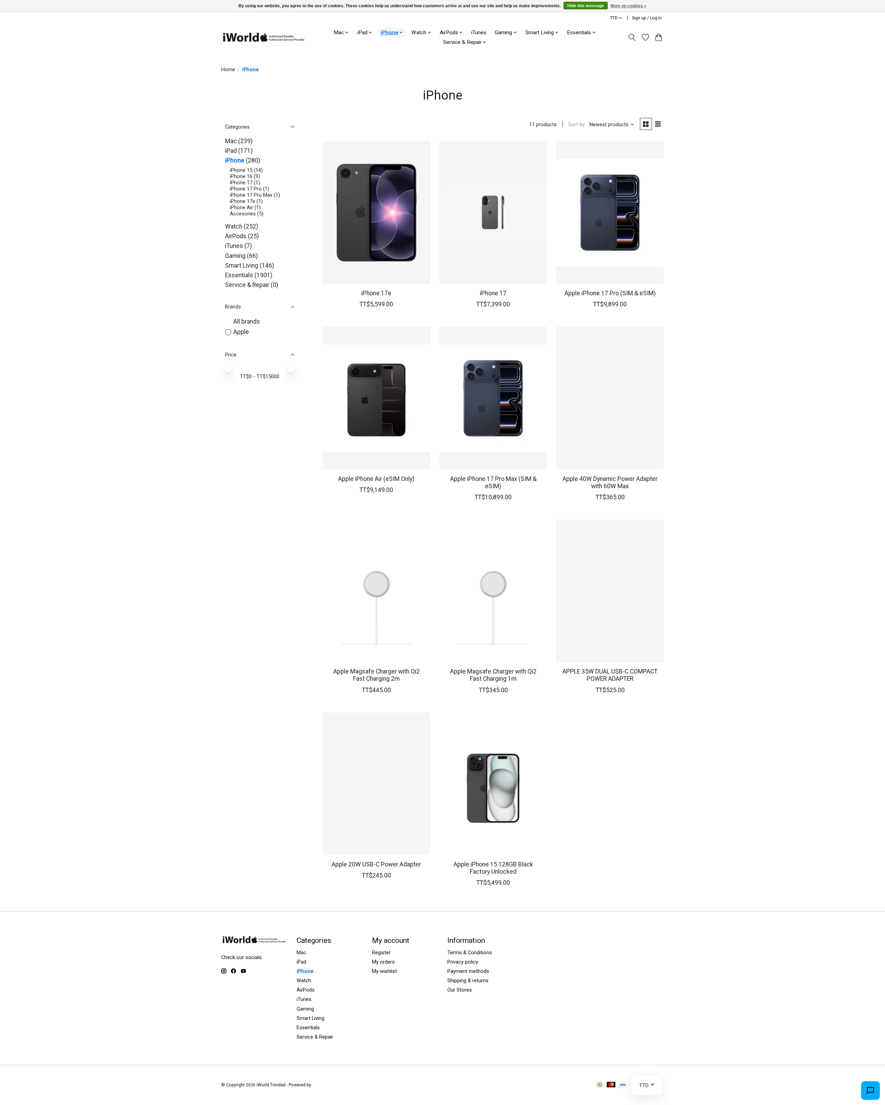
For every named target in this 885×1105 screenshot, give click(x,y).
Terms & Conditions (469, 952)
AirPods (235, 236)
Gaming (235, 255)
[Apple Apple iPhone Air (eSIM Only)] (376, 398)
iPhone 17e (242, 201)
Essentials (239, 275)
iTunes (478, 32)
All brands (246, 321)
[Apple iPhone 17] (493, 212)
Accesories (243, 214)
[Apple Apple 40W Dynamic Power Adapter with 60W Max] (609, 398)
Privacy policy (462, 962)
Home (228, 69)
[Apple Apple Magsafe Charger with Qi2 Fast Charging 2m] (376, 591)
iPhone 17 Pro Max (251, 195)
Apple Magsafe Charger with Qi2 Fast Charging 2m (376, 675)
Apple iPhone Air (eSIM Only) (376, 478)
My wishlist (384, 971)
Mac (231, 141)
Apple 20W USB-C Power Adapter (376, 864)
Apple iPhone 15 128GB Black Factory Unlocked (493, 868)
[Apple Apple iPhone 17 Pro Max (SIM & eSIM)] (493, 398)
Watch (233, 226)
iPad (231, 150)
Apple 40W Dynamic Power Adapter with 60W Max (610, 482)
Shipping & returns (467, 980)
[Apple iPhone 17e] (376, 212)
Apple (241, 331)
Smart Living (241, 265)
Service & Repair (247, 284)
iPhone (234, 160)
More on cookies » (628, 5)
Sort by (576, 124)
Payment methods (468, 971)
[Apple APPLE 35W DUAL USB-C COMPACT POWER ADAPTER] (609, 591)
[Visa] (622, 1085)
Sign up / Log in (647, 18)
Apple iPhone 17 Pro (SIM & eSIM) (610, 293)
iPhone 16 (241, 176)
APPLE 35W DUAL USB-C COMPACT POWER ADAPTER (610, 675)
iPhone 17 (241, 182)
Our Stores (459, 990)
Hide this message (585, 5)
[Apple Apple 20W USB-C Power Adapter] (376, 784)
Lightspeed (323, 1085)
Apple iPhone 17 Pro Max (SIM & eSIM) (493, 482)
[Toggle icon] (632, 37)
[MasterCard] (611, 1085)
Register (381, 952)
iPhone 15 (241, 170)
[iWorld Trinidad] (263, 37)
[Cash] (599, 1085)
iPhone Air (241, 207)
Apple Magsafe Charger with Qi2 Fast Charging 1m (493, 675)
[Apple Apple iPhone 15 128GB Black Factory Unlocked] (493, 784)
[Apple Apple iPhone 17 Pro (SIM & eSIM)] (609, 212)
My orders (383, 962)
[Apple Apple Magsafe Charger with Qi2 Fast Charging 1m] (493, 591)
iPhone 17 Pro (246, 189)
